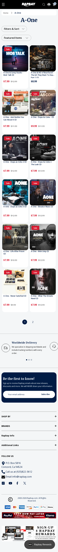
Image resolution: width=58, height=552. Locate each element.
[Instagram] (3, 483)
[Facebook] (17, 483)
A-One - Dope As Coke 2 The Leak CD (41, 163)
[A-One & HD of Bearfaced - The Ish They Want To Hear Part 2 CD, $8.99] (43, 58)
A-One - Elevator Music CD (42, 206)
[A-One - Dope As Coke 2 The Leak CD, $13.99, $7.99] (43, 148)
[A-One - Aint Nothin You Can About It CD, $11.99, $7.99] (15, 103)
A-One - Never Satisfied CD (14, 296)
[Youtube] (10, 483)
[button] (26, 359)
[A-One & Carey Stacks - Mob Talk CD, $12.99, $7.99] (15, 58)
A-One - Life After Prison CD (13, 252)
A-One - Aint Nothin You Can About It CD (13, 118)
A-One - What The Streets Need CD (42, 297)
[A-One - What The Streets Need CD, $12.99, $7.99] (43, 282)
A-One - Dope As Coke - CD (42, 117)
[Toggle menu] (3, 4)
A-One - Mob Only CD (40, 251)
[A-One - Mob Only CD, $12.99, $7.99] (43, 237)
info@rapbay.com (22, 476)
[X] (24, 483)
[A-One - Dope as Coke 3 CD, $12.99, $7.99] (15, 192)
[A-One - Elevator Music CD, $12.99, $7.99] (43, 192)
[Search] (44, 4)
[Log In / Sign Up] (49, 4)
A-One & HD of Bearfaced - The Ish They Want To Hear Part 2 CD (42, 74)
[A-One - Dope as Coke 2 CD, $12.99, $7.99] (15, 148)
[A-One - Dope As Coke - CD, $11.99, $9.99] (43, 103)
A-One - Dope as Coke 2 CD (15, 162)
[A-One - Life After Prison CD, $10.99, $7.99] (15, 237)
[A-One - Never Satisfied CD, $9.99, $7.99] (15, 282)
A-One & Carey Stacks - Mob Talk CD (13, 73)
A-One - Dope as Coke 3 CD (15, 206)
